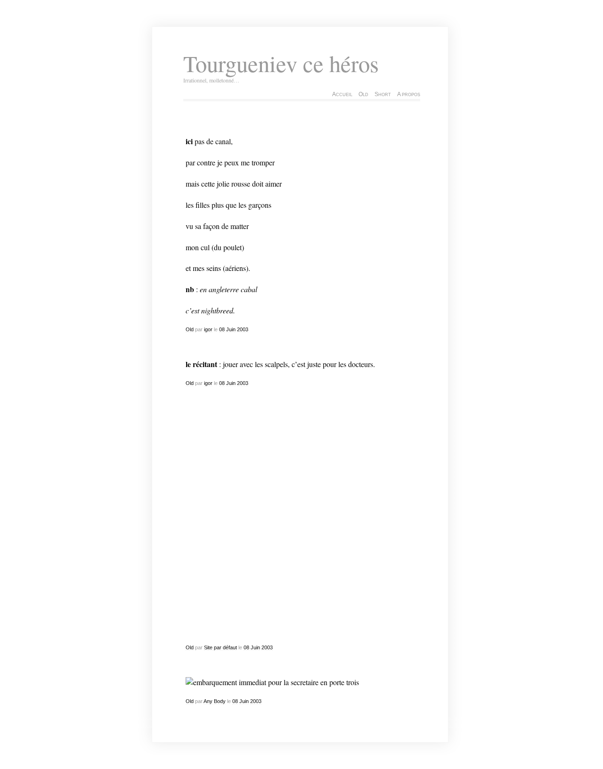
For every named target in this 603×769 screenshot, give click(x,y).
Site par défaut (220, 647)
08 (222, 329)
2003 (242, 329)
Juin (231, 329)
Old (363, 94)
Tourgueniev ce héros (281, 63)
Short (383, 94)
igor (208, 329)
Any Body (215, 701)
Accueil (342, 94)
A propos (408, 94)
